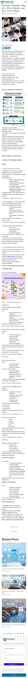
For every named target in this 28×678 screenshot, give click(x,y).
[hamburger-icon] (25, 2)
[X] (6, 48)
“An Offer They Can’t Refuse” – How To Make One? (13, 591)
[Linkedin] (9, 48)
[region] (14, 672)
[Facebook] (3, 48)
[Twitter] (18, 633)
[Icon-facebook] (15, 633)
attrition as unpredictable (19, 471)
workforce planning (20, 379)
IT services (16, 58)
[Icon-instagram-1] (20, 633)
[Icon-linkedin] (23, 633)
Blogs (3, 13)
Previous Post (14, 527)
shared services (9, 61)
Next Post (14, 531)
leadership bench (11, 256)
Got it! (14, 675)
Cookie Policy (20, 670)
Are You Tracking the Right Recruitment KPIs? (13, 568)
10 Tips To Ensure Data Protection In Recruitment (13, 624)
